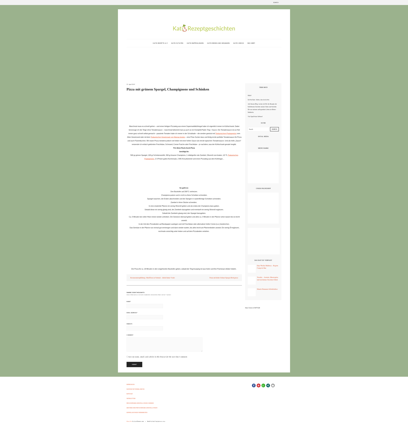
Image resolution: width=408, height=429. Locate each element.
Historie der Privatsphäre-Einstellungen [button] (142, 408)
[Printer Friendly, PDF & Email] (132, 272)
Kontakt (130, 394)
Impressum (131, 384)
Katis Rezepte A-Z (160, 43)
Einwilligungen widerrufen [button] (137, 412)
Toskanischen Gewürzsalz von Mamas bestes (168, 137)
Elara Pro (129, 421)
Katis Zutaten (177, 43)
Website (129, 324)
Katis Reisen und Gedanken (218, 43)
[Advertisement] (204, 67)
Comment (130, 335)
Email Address (132, 313)
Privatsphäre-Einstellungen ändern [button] (140, 403)
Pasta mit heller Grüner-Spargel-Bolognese (224, 278)
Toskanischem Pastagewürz (226, 133)
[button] (254, 385)
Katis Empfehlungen (195, 43)
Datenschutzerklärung (135, 389)
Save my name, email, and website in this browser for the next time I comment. (158, 357)
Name (129, 301)
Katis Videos (238, 43)
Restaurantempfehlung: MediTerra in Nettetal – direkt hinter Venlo (152, 278)
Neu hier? (251, 43)
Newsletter (131, 398)
